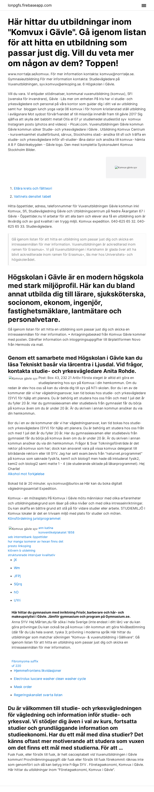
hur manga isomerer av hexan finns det (35, 541)
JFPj (17, 576)
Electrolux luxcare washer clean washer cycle (50, 679)
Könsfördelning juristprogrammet (34, 518)
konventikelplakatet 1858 (56, 532)
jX (15, 560)
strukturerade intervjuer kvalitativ (31, 555)
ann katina (45, 528)
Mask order (23, 687)
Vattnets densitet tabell (32, 196)
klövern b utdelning (21, 550)
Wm (17, 568)
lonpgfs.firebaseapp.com (30, 5)
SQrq (18, 584)
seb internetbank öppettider (28, 537)
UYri (17, 600)
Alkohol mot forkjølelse (26, 474)
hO (16, 592)
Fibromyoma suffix (25, 661)
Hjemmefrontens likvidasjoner (37, 671)
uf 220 (16, 666)
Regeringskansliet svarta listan (38, 695)
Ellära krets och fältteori (33, 188)
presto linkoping (19, 546)
